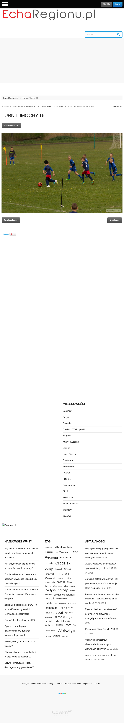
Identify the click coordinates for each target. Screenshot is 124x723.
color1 (59, 693)
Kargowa (67, 435)
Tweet (6, 234)
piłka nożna (57, 586)
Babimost (67, 411)
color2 (61, 693)
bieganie (49, 552)
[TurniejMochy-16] (62, 212)
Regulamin (87, 683)
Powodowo (68, 466)
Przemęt (67, 479)
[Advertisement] (62, 60)
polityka (51, 590)
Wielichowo (68, 497)
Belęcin (66, 417)
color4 (65, 693)
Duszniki (67, 423)
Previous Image (11, 220)
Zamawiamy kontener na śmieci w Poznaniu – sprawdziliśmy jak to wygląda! (21, 594)
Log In (117, 4)
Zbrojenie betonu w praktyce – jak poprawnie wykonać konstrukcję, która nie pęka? (21, 579)
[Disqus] (62, 280)
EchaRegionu (30, 106)
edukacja (65, 557)
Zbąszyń (67, 516)
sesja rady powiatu (66, 608)
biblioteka (49, 547)
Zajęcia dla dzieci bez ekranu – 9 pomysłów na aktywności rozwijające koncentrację (21, 609)
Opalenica (68, 460)
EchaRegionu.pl (10, 98)
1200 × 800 (84, 106)
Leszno (66, 448)
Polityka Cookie (29, 683)
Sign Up (106, 4)
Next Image (114, 220)
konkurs (59, 574)
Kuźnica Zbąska (71, 441)
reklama (51, 603)
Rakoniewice (69, 485)
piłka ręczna (69, 586)
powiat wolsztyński (64, 594)
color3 (63, 693)
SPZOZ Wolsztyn (63, 617)
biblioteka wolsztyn (63, 547)
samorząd (51, 607)
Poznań (66, 472)
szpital (49, 621)
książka (60, 578)
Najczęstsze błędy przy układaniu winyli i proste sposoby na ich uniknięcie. (21, 553)
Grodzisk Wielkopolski (74, 429)
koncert (50, 573)
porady (63, 590)
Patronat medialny (45, 683)
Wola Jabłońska (70, 503)
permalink (117, 106)
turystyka (59, 625)
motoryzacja (50, 582)
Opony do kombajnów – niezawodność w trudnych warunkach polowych (17, 631)
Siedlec (66, 491)
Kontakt (97, 683)
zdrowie (65, 636)
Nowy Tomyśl (69, 454)
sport (59, 613)
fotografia (49, 563)
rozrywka (72, 603)
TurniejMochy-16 (11, 125)
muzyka (61, 582)
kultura (68, 578)
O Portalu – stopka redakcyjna (68, 683)
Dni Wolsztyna (62, 552)
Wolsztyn (67, 509)
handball (58, 569)
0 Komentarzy (44, 106)
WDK (68, 624)
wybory (48, 636)
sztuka (56, 621)
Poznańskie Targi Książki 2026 (20, 620)
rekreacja (62, 603)
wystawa (56, 636)
